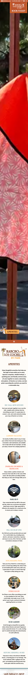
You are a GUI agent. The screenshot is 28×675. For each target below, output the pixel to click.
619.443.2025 (16, 1)
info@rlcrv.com (7, 1)
